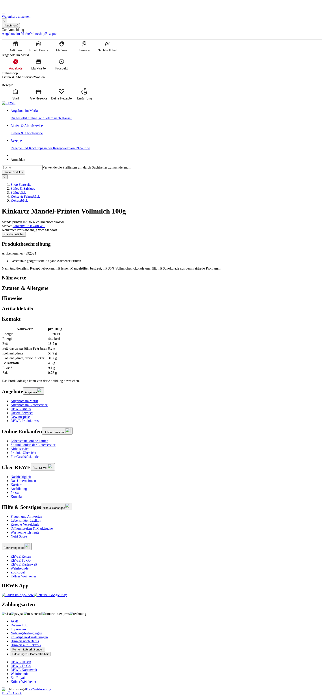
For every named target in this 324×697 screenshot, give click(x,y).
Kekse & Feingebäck (25, 196)
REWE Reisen (21, 556)
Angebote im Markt (24, 401)
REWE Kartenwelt (24, 564)
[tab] (162, 278)
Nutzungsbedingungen (26, 633)
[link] (166, 114)
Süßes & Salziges (23, 188)
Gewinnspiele (20, 417)
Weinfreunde (19, 568)
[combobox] (22, 167)
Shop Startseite (21, 184)
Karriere (16, 485)
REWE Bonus (21, 409)
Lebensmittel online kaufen (29, 441)
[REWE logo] (8, 103)
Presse (15, 493)
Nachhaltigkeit (21, 477)
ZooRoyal (18, 572)
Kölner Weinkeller (23, 576)
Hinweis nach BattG (25, 641)
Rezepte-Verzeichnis (25, 524)
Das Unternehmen (23, 481)
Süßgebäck (18, 192)
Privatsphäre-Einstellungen (29, 637)
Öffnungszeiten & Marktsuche (32, 528)
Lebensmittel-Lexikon (26, 520)
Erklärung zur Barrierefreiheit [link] (30, 654)
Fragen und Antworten (26, 516)
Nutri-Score (19, 536)
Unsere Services (22, 413)
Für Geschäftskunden (25, 457)
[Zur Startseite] (17, 8)
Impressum (18, 629)
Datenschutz (19, 625)
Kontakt (16, 496)
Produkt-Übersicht (23, 453)
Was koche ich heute (25, 532)
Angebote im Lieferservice (29, 405)
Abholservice (20, 449)
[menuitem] (15, 46)
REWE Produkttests (25, 421)
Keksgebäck (19, 200)
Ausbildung (19, 489)
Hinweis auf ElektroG (26, 645)
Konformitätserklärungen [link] (27, 649)
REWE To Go (21, 560)
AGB (14, 621)
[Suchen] (129, 168)
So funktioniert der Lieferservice (33, 445)
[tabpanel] (162, 350)
